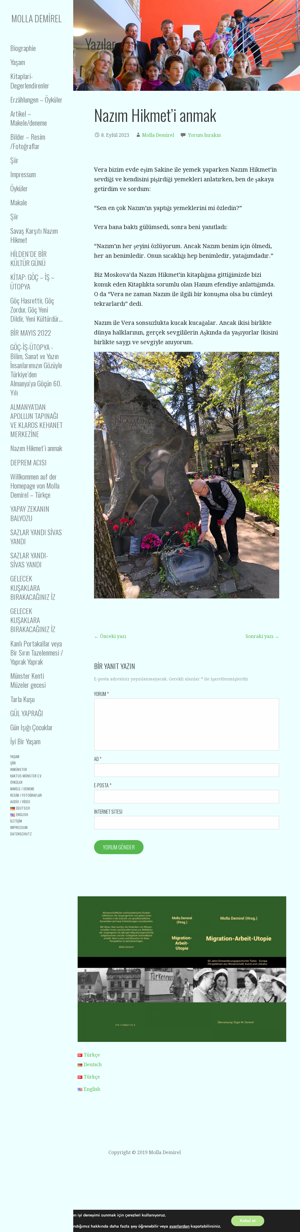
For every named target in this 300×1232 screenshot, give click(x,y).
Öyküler (19, 188)
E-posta (102, 785)
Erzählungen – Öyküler (36, 99)
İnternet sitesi (108, 811)
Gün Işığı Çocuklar (31, 727)
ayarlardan (179, 1226)
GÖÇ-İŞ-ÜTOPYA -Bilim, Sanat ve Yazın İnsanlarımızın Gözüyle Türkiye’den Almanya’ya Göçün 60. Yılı (36, 370)
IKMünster (18, 769)
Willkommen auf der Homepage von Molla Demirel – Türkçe (34, 485)
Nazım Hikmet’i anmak (36, 448)
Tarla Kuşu (22, 699)
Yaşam (17, 62)
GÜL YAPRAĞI (26, 713)
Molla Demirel (36, 18)
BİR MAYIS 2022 (30, 332)
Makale (18, 202)
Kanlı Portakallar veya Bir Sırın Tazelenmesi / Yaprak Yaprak (36, 652)
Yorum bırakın (204, 135)
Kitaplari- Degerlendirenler (29, 80)
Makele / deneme (22, 788)
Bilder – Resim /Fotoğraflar (27, 141)
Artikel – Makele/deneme (28, 118)
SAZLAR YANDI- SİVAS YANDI (29, 559)
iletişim (16, 820)
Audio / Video (20, 801)
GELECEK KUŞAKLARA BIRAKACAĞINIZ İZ (32, 587)
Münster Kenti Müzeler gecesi (28, 680)
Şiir (14, 160)
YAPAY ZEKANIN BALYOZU (29, 513)
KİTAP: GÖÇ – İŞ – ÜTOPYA (32, 281)
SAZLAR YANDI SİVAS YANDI (36, 536)
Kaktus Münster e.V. (26, 775)
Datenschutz (21, 833)
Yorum (101, 693)
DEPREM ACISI (28, 462)
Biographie (23, 47)
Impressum (23, 174)
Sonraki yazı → (262, 636)
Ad (97, 758)
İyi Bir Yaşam (25, 741)
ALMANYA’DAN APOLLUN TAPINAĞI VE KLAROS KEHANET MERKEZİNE (36, 420)
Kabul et (247, 1221)
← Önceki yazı (110, 636)
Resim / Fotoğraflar (26, 795)
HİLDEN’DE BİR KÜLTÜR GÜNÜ (28, 258)
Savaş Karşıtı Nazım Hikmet (34, 235)
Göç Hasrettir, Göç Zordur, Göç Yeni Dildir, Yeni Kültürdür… (36, 309)
